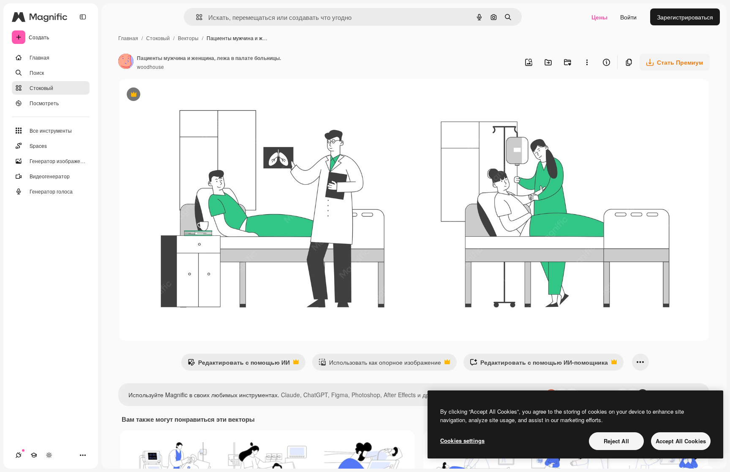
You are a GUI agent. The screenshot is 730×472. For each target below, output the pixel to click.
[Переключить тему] (49, 455)
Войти (628, 17)
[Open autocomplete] (195, 17)
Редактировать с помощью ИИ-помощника (539, 364)
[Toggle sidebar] (83, 17)
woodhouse (150, 66)
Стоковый (158, 37)
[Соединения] (18, 455)
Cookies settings (462, 441)
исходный (175, 95)
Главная (128, 37)
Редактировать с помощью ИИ (239, 364)
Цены (599, 17)
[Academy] (34, 455)
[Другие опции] (586, 62)
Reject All (616, 441)
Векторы (188, 37)
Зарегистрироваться (685, 17)
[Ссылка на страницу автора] (125, 62)
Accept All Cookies (681, 441)
